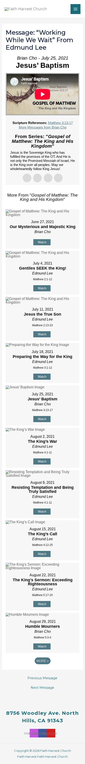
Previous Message (42, 678)
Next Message (42, 687)
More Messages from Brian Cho (42, 127)
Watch (42, 242)
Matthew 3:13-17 (60, 123)
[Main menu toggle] (75, 9)
